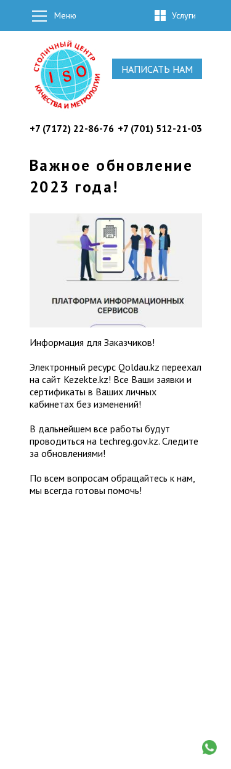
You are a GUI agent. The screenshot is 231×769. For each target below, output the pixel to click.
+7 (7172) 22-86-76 (72, 128)
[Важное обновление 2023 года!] (116, 324)
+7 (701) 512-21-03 (160, 128)
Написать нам (157, 69)
